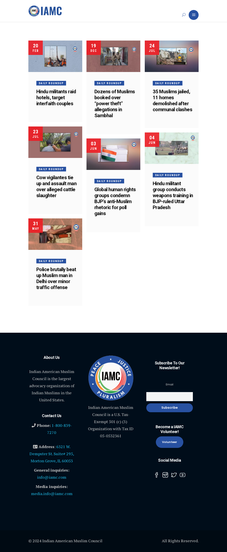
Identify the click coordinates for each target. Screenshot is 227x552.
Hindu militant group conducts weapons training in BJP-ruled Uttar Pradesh (173, 195)
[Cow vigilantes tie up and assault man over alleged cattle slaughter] (55, 142)
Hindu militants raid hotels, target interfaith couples (56, 97)
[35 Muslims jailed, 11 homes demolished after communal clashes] (172, 56)
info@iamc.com (51, 477)
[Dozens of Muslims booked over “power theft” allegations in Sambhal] (113, 56)
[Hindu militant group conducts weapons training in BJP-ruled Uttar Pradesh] (172, 148)
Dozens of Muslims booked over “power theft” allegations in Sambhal (114, 103)
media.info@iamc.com (51, 493)
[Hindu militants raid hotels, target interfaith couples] (55, 56)
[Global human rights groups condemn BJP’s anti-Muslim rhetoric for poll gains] (113, 154)
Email (169, 384)
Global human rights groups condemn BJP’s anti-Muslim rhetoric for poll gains (115, 201)
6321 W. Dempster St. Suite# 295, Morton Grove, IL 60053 (51, 453)
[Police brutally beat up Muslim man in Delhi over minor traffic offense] (55, 234)
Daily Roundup (51, 83)
